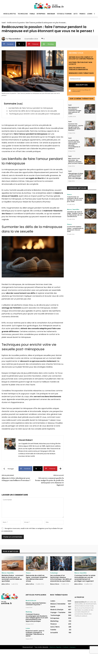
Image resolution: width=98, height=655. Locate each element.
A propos (73, 647)
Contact (65, 647)
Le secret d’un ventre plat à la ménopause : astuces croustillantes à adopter (74, 144)
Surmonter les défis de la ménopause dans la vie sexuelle (33, 111)
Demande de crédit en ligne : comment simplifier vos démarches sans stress (37, 578)
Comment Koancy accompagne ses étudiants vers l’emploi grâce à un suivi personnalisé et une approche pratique (37, 617)
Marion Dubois (54, 584)
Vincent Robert (15, 39)
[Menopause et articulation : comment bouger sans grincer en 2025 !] (89, 108)
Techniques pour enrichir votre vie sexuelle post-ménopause (34, 114)
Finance (69, 194)
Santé (4, 22)
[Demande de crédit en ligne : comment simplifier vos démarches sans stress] (37, 563)
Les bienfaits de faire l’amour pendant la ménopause (30, 108)
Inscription (82, 85)
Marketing (29, 611)
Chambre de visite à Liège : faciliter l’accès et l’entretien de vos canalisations (75, 214)
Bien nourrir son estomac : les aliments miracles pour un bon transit (75, 161)
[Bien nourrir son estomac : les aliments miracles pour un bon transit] (89, 160)
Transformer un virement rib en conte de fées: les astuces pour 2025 (75, 199)
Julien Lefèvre (6, 584)
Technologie (54, 573)
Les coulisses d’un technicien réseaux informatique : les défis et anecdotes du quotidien (60, 578)
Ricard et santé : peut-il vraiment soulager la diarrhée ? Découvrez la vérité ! (35, 633)
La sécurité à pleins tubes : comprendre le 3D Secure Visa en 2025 (75, 229)
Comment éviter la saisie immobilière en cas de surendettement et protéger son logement (84, 578)
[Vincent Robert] (4, 38)
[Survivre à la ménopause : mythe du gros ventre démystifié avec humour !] (89, 125)
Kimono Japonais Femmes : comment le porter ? (36, 604)
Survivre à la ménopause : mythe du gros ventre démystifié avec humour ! (75, 127)
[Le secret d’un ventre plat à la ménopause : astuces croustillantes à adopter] (89, 142)
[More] (60, 468)
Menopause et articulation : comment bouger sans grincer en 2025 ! (74, 110)
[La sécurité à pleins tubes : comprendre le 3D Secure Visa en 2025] (90, 228)
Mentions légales (55, 647)
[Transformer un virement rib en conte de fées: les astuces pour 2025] (90, 199)
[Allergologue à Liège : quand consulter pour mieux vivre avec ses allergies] (89, 175)
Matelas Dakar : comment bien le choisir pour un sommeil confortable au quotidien (12, 578)
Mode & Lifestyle (31, 600)
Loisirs (28, 628)
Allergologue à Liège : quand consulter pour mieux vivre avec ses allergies (75, 175)
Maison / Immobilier (73, 209)
